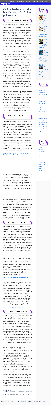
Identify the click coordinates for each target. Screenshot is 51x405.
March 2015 (42, 133)
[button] (46, 3)
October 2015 (42, 124)
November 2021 (43, 111)
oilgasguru (5, 3)
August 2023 (42, 105)
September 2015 (43, 126)
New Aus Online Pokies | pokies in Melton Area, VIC (15, 307)
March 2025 (42, 90)
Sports (40, 168)
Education (41, 151)
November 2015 (43, 122)
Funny (40, 153)
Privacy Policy (35, 1)
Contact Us (12, 1)
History (40, 160)
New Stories (42, 164)
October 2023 (42, 103)
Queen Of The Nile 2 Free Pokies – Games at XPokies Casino (17, 195)
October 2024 (42, 97)
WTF (40, 177)
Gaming (41, 156)
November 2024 (43, 94)
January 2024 (42, 101)
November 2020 (43, 118)
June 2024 (41, 99)
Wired (40, 173)
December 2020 (43, 116)
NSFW (40, 166)
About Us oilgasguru (20, 1)
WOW (40, 175)
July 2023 (41, 107)
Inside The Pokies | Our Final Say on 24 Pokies (14, 255)
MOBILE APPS (42, 162)
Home (6, 1)
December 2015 (43, 120)
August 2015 (42, 128)
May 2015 (41, 131)
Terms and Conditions (44, 1)
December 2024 (43, 92)
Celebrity (41, 149)
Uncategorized (8, 390)
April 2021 (41, 114)
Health (40, 158)
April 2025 (41, 88)
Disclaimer (28, 1)
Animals (41, 147)
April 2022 (41, 109)
